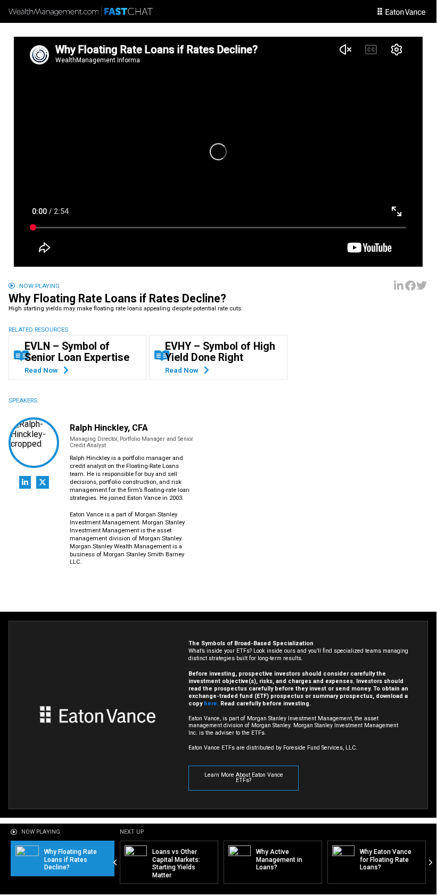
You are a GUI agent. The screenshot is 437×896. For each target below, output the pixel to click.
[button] (399, 286)
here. (211, 703)
